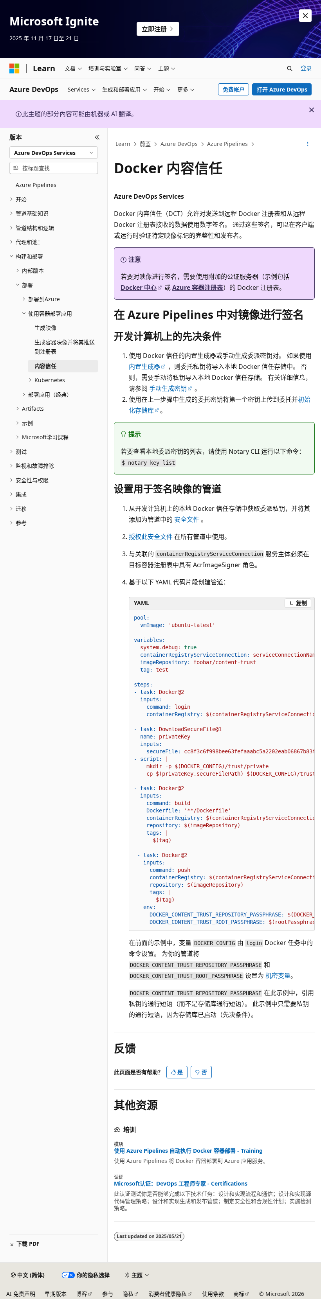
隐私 (128, 1293)
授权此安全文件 (151, 536)
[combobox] (53, 152)
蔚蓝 (145, 143)
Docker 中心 (139, 287)
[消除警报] (305, 15)
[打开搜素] (290, 68)
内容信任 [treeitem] (45, 366)
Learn (122, 143)
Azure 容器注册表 (197, 287)
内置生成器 (144, 366)
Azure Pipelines (227, 143)
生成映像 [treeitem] (45, 327)
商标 (238, 1293)
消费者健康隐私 (167, 1293)
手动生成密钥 (168, 388)
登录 (306, 68)
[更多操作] (308, 144)
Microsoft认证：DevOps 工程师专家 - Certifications (180, 1183)
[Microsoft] (14, 68)
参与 (107, 1293)
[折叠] (97, 137)
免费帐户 (234, 89)
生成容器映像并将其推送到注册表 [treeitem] (64, 347)
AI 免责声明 (20, 1293)
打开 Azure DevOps (282, 89)
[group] (222, 770)
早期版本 (56, 1293)
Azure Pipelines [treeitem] (36, 185)
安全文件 (186, 519)
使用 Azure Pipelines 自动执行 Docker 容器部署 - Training (188, 1150)
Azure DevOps (179, 143)
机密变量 (277, 975)
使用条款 (213, 1293)
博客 (81, 1293)
